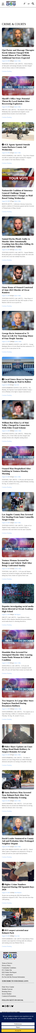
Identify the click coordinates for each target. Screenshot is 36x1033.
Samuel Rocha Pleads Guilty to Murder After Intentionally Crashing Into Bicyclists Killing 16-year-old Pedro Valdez (18, 243)
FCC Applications (7, 975)
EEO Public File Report (9, 972)
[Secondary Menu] (4, 3)
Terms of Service (7, 963)
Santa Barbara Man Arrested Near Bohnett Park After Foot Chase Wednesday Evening (16, 795)
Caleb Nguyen (17, 614)
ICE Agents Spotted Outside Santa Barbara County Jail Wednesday (16, 147)
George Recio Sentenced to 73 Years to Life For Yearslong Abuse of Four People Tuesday (17, 336)
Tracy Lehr (16, 385)
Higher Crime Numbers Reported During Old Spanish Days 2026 (18, 887)
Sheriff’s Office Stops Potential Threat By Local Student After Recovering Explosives (16, 101)
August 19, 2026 (6, 754)
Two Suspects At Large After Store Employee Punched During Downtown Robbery (18, 703)
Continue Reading (7, 71)
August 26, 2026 (6, 61)
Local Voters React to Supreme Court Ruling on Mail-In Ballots (17, 380)
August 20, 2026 (6, 800)
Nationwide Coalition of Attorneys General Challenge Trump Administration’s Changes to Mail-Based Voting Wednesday (17, 194)
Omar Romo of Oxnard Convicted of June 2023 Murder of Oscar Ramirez (17, 290)
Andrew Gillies (17, 61)
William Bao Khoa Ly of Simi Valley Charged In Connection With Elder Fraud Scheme (15, 425)
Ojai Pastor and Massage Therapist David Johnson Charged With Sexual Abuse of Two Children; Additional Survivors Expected (18, 54)
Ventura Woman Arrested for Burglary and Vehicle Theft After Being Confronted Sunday (17, 563)
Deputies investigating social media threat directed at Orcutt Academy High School (18, 609)
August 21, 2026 (6, 663)
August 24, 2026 (6, 385)
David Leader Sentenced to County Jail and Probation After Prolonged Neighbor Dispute (18, 841)
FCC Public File (7, 970)
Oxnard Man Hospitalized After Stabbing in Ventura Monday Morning (16, 471)
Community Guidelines (9, 968)
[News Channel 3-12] (13, 3)
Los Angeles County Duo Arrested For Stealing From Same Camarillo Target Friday (18, 517)
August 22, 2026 (6, 614)
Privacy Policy (6, 965)
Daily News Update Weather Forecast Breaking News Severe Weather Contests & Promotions (9, 991)
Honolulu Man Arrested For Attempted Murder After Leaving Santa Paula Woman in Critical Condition (17, 656)
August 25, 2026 (6, 295)
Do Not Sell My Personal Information (13, 977)
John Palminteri (18, 892)
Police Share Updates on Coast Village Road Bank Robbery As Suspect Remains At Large (17, 749)
